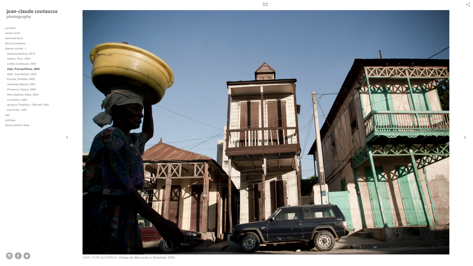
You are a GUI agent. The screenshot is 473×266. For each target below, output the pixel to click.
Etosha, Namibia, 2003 (21, 79)
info (8, 115)
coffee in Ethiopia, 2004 (21, 64)
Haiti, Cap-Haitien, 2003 (21, 74)
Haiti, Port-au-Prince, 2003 (23, 69)
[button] (265, 6)
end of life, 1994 (17, 110)
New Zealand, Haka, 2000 (22, 94)
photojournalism (15, 43)
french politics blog (17, 125)
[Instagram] (9, 255)
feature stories (14, 48)
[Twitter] (27, 255)
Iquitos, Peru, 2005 (18, 58)
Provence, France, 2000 (21, 89)
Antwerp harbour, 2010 (21, 53)
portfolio (10, 28)
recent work (13, 33)
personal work (14, 38)
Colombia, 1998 (17, 99)
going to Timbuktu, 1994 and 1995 (28, 104)
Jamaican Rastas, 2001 (21, 84)
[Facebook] (18, 255)
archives (10, 120)
